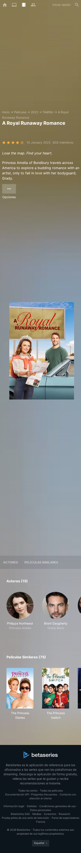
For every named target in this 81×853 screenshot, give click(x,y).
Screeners (50, 814)
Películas (20, 112)
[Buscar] (77, 5)
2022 (34, 112)
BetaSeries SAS (20, 814)
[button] (19, 613)
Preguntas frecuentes (44, 794)
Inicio (6, 112)
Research (64, 814)
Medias (36, 814)
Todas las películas (51, 790)
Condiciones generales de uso (57, 806)
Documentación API (17, 794)
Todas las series (27, 790)
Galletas (32, 806)
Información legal (13, 806)
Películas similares (41, 562)
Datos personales (40, 810)
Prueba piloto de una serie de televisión (25, 817)
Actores (10, 562)
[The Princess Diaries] (19, 688)
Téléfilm (48, 112)
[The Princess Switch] (55, 688)
